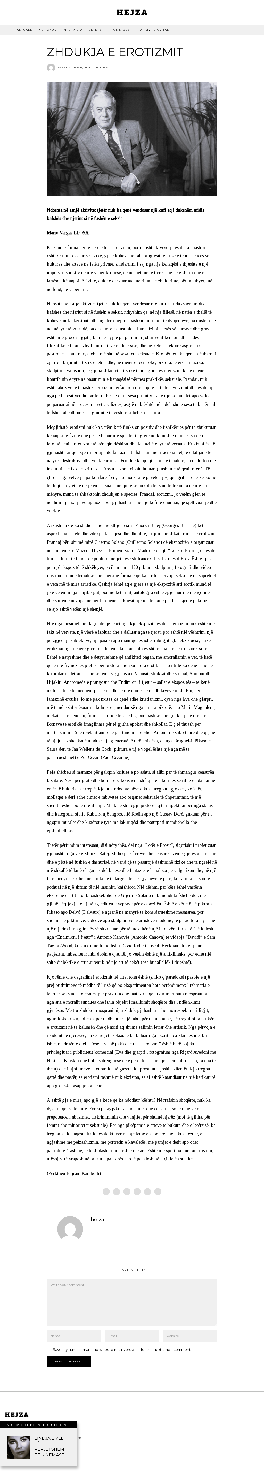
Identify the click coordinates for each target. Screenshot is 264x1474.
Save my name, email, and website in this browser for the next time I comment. (122, 1349)
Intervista (73, 30)
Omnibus (121, 30)
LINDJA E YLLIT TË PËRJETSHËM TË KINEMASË (51, 1446)
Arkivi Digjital (154, 30)
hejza (97, 1219)
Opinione (101, 67)
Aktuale (24, 30)
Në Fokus (47, 30)
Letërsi (96, 30)
